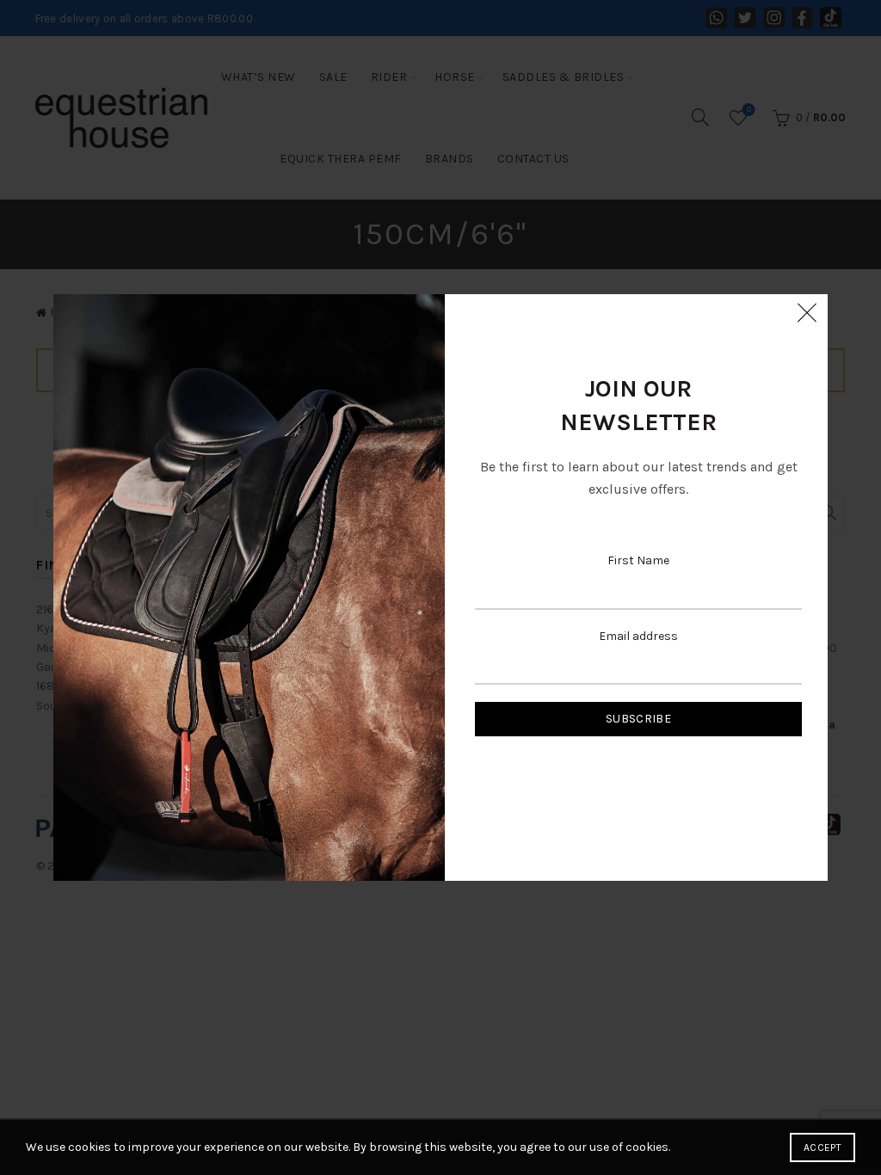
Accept (822, 1147)
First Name (638, 560)
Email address (638, 636)
